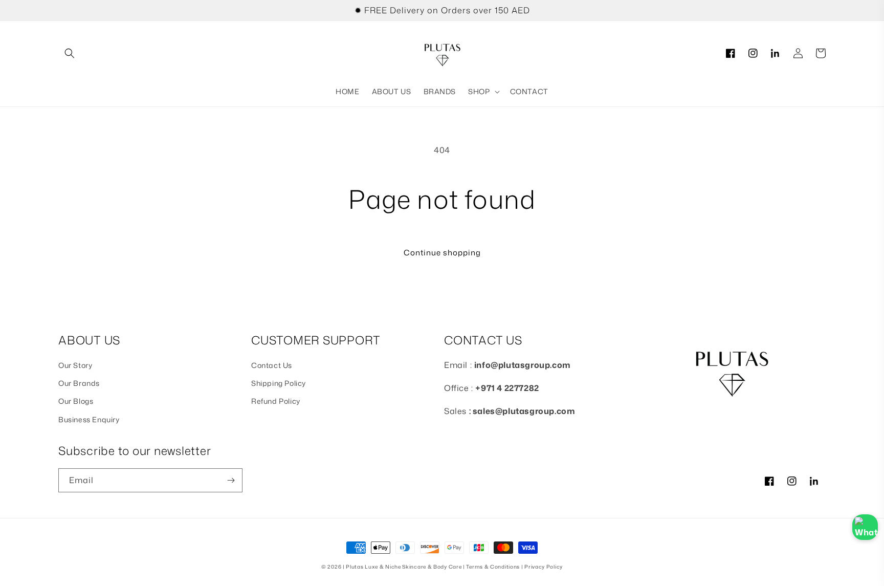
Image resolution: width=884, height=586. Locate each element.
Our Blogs (75, 401)
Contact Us (271, 365)
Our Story (75, 365)
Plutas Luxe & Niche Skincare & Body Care (403, 566)
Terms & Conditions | (495, 566)
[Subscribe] (230, 480)
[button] (69, 53)
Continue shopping (442, 252)
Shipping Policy (278, 383)
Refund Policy (275, 401)
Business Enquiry (89, 419)
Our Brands (79, 383)
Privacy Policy (543, 566)
